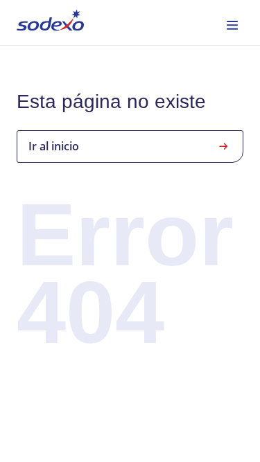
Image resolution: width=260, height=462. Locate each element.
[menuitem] (50, 22)
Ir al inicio (53, 146)
